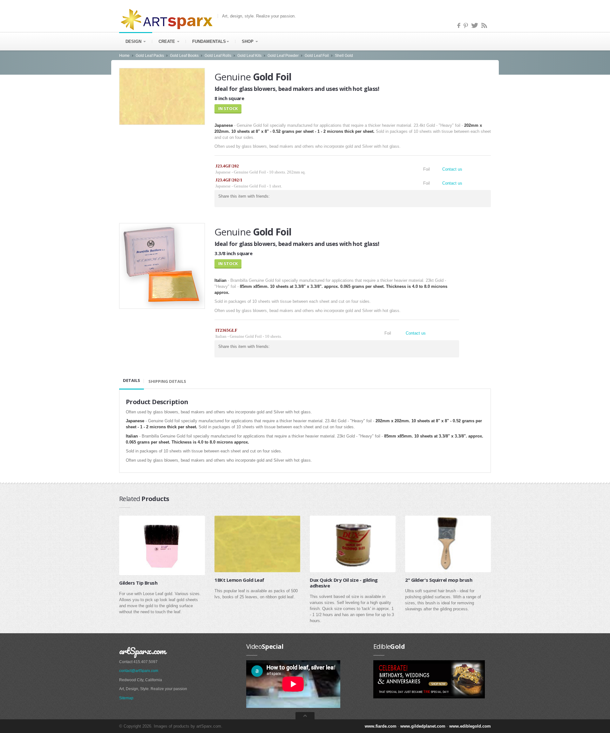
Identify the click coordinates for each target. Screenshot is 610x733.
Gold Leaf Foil (317, 55)
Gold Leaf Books (184, 55)
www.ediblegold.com (470, 726)
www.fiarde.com (380, 726)
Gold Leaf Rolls (218, 55)
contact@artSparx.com (138, 671)
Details (131, 380)
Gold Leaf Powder (283, 55)
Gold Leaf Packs (150, 55)
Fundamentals (209, 41)
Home (124, 55)
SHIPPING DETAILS (167, 381)
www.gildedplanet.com (422, 726)
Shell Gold (344, 55)
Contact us (452, 169)
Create (167, 41)
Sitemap (126, 698)
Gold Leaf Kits (249, 55)
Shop (248, 41)
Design (134, 41)
